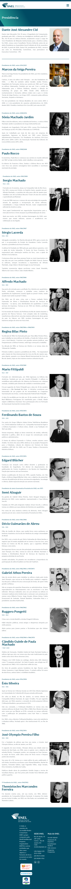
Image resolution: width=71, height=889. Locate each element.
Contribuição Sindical (52, 845)
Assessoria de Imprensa (52, 841)
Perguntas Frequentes (51, 851)
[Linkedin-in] (35, 862)
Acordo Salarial (52, 837)
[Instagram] (38, 862)
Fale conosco (52, 848)
